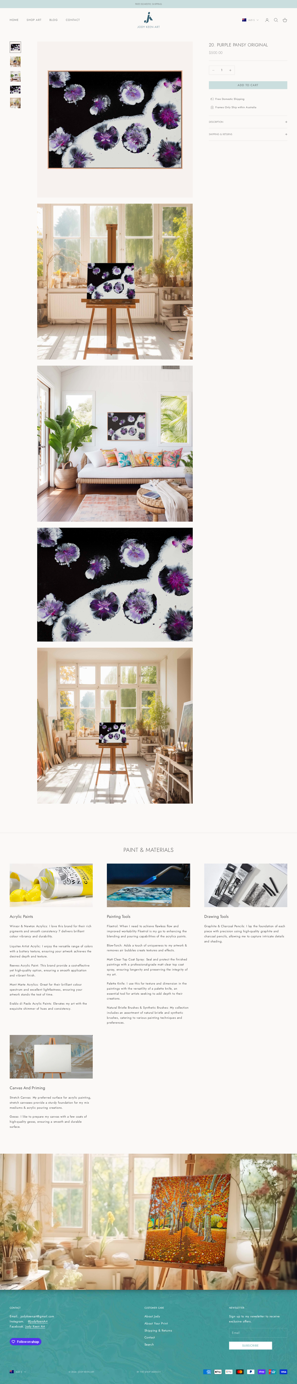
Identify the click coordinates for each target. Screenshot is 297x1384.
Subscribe (250, 1345)
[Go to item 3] (15, 76)
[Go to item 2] (15, 61)
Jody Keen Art (35, 1326)
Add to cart (248, 85)
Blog (54, 20)
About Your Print (156, 1323)
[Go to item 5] (15, 103)
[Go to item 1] (15, 47)
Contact (73, 20)
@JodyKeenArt (38, 1321)
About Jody (152, 1316)
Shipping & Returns (158, 1330)
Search (149, 1344)
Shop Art (34, 20)
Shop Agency (153, 1371)
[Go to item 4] (15, 89)
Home (14, 20)
